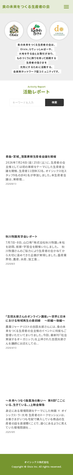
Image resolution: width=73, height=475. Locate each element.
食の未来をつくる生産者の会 (26, 7)
